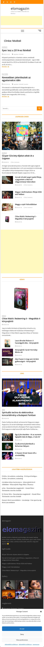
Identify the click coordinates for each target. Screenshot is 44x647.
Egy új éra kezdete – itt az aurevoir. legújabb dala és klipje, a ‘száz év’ (28, 435)
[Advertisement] (22, 251)
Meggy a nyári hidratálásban (26, 204)
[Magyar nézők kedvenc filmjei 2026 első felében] (7, 195)
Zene (3, 409)
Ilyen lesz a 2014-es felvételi (16, 50)
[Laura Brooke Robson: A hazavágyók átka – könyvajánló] (7, 343)
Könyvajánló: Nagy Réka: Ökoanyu (21, 484)
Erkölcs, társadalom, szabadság (12, 478)
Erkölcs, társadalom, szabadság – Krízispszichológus (19, 476)
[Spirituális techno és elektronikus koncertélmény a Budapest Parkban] (22, 392)
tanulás (26, 84)
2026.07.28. (19, 207)
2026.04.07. (19, 458)
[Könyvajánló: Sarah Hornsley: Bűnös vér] (7, 352)
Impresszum (36, 644)
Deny (22, 634)
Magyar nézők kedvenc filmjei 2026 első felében (17, 563)
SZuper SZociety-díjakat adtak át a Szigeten (15, 554)
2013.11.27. (6, 54)
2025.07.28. (19, 364)
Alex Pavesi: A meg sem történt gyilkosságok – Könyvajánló (27, 360)
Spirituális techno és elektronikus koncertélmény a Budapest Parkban (19, 414)
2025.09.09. (19, 355)
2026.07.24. (19, 222)
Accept (22, 629)
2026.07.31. (19, 197)
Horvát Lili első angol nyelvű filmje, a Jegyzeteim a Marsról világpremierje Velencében (28, 179)
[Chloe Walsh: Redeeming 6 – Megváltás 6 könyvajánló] (7, 219)
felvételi (21, 54)
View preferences (22, 640)
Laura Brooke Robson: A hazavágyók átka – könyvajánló (27, 341)
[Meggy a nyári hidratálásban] (7, 207)
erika (3, 488)
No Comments (15, 162)
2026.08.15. (6, 162)
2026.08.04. (19, 185)
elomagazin (20, 8)
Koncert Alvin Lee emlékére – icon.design (15, 500)
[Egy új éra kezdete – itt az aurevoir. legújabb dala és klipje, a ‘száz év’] (7, 437)
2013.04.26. (6, 84)
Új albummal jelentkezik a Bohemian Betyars (25, 445)
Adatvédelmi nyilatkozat (11, 644)
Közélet (4, 47)
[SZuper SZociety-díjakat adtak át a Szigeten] (22, 136)
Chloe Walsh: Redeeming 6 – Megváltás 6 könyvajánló (26, 217)
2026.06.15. (19, 346)
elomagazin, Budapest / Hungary (13, 608)
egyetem (16, 54)
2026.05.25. (19, 440)
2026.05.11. (19, 449)
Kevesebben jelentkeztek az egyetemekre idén (16, 79)
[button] (41, 612)
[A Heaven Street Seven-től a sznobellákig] (7, 456)
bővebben (6, 67)
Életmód (5, 74)
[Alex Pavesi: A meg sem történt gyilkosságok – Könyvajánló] (7, 362)
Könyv (4, 315)
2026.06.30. (6, 418)
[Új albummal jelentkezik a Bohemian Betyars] (7, 446)
